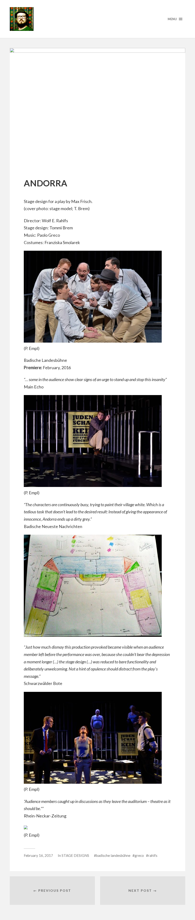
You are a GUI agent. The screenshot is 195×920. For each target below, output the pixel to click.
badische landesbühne (113, 855)
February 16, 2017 (38, 855)
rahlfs (152, 855)
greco (139, 855)
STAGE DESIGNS (75, 855)
